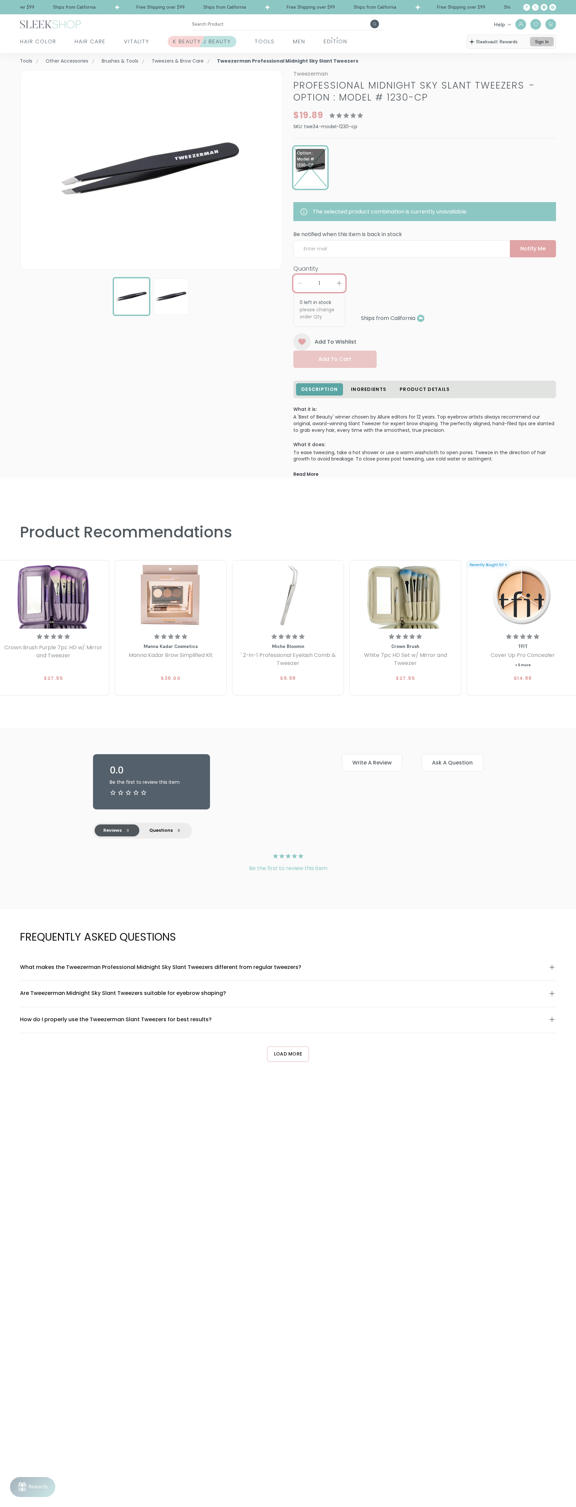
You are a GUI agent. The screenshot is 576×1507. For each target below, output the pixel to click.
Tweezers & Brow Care (178, 61)
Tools (265, 41)
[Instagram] (544, 7)
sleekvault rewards (497, 42)
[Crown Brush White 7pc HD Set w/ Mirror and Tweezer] (405, 595)
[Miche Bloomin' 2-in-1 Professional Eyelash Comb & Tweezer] (288, 595)
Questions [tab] (161, 830)
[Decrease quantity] (300, 283)
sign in (542, 42)
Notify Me (533, 248)
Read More (305, 474)
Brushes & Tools (120, 61)
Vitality (136, 41)
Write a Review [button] (372, 762)
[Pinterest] (552, 7)
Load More (288, 1054)
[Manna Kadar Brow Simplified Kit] (170, 595)
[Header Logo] (50, 24)
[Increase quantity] (339, 283)
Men (299, 41)
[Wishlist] (535, 24)
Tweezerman (310, 74)
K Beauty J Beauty (202, 41)
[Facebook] (526, 7)
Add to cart (334, 359)
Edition (335, 41)
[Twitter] (535, 7)
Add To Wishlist (335, 342)
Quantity (305, 268)
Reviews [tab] (112, 830)
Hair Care (90, 41)
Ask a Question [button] (452, 762)
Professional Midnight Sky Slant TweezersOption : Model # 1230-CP (414, 91)
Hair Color (38, 41)
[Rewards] (32, 1487)
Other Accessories (67, 61)
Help (499, 24)
